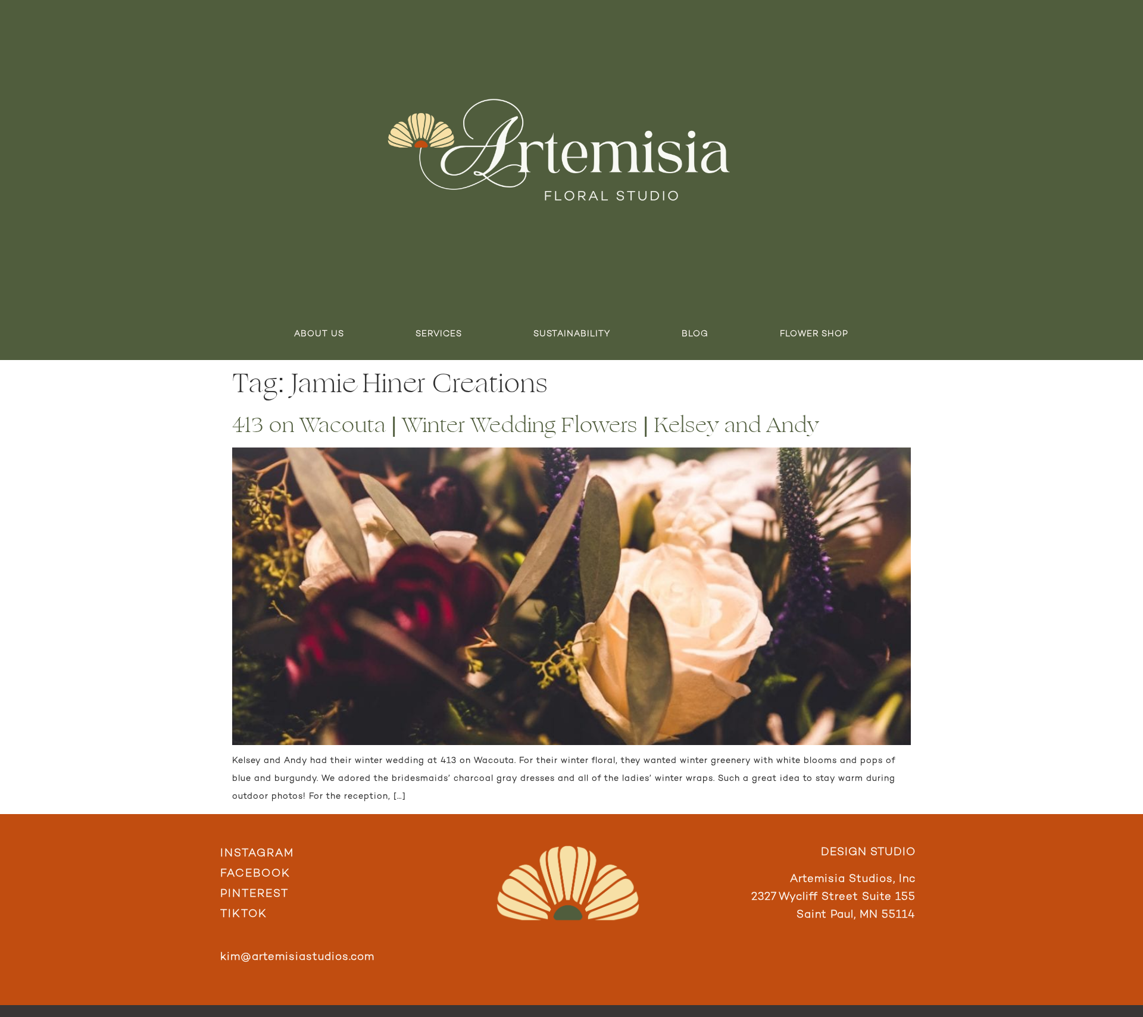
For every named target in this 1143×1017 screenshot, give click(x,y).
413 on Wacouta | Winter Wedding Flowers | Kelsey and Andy (525, 425)
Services (439, 334)
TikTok (243, 914)
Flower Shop (814, 334)
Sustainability (571, 334)
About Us (319, 334)
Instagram (257, 853)
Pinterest (254, 894)
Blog (695, 334)
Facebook (255, 874)
